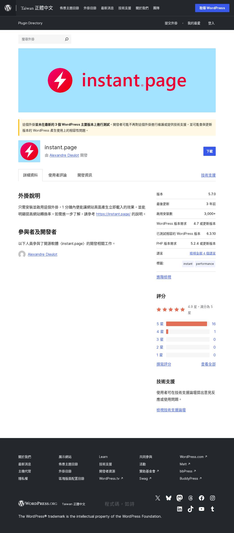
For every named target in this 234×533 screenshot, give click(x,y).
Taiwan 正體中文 (73, 504)
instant (187, 263)
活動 (142, 464)
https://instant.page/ (113, 214)
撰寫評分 (164, 364)
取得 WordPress (212, 8)
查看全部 (208, 364)
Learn (103, 457)
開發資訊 (84, 175)
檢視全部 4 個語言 (203, 253)
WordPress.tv (111, 478)
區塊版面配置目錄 (71, 478)
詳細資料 (30, 175)
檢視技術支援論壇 (171, 410)
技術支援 (208, 175)
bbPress (188, 471)
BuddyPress (191, 478)
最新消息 (24, 464)
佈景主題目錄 (68, 464)
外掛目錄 (65, 471)
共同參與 (145, 457)
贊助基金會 (149, 471)
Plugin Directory (30, 23)
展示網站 (65, 457)
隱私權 (23, 478)
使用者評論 (57, 175)
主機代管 (24, 471)
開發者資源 (107, 471)
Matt (185, 464)
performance (205, 263)
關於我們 (24, 457)
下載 (209, 151)
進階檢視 (164, 277)
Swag (145, 478)
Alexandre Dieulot (64, 155)
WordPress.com (193, 457)
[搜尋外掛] (66, 39)
